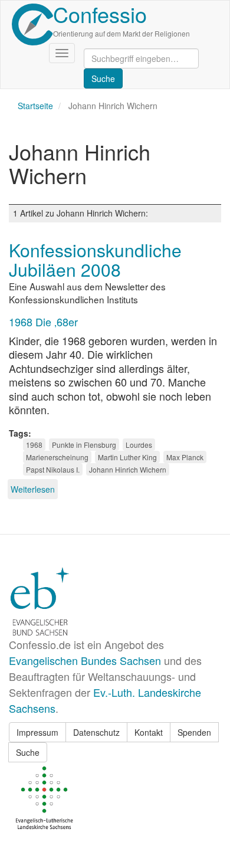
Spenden (194, 732)
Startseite (35, 106)
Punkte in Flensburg (84, 445)
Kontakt (148, 732)
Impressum (37, 732)
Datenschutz (96, 732)
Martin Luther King (127, 457)
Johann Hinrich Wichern (127, 469)
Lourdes (139, 445)
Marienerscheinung (57, 457)
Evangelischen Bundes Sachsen (85, 660)
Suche (28, 752)
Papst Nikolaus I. (53, 469)
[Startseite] (32, 24)
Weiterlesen (33, 489)
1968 (34, 445)
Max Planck (184, 457)
